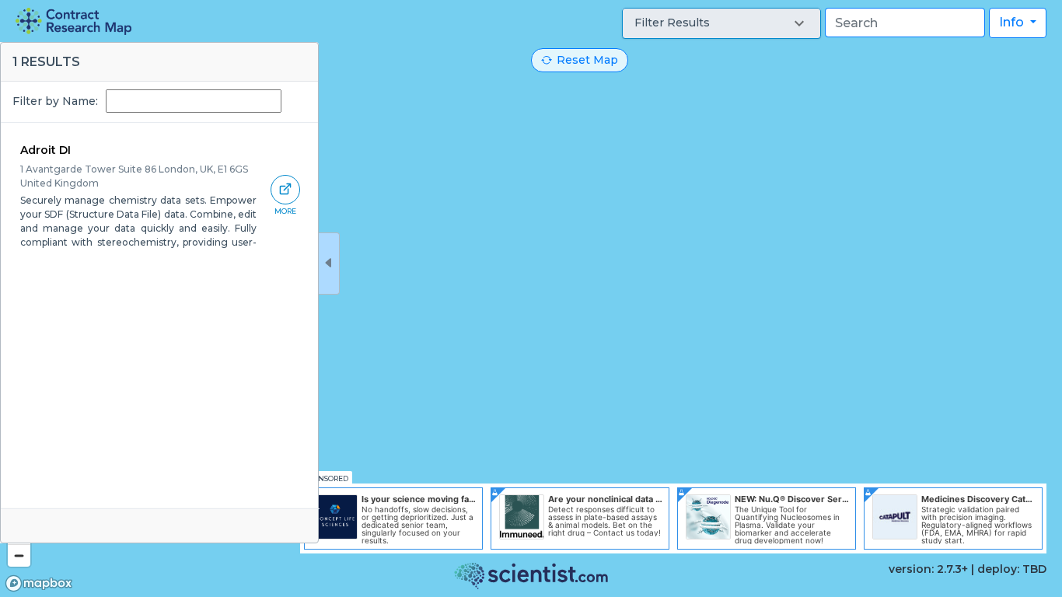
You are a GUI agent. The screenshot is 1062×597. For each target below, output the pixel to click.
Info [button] (1013, 22)
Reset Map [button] (587, 60)
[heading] (73, 21)
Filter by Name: (55, 101)
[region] (531, 298)
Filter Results (672, 23)
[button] (721, 23)
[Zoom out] (19, 555)
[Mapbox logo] (39, 583)
